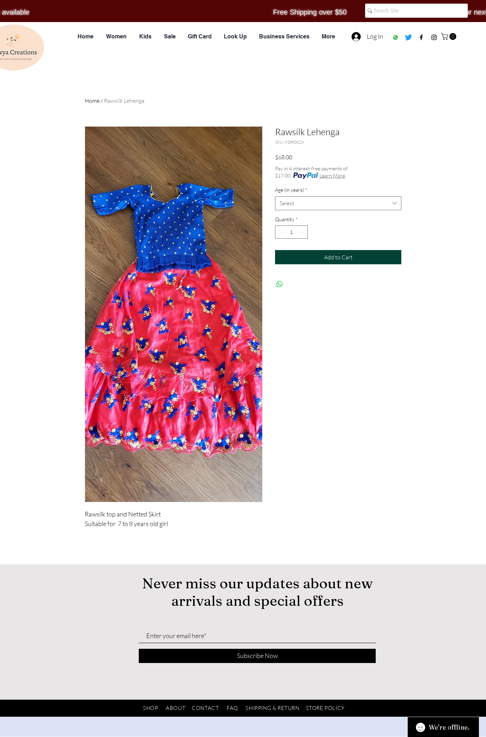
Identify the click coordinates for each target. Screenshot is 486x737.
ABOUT (175, 708)
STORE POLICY (325, 708)
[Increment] (302, 232)
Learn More (332, 176)
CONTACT (205, 708)
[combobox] (338, 203)
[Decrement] (280, 232)
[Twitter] (408, 37)
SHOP (150, 708)
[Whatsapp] (395, 37)
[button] (449, 36)
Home (92, 100)
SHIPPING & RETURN (272, 708)
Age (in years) (291, 190)
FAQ (232, 708)
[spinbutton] (291, 232)
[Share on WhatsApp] (279, 284)
